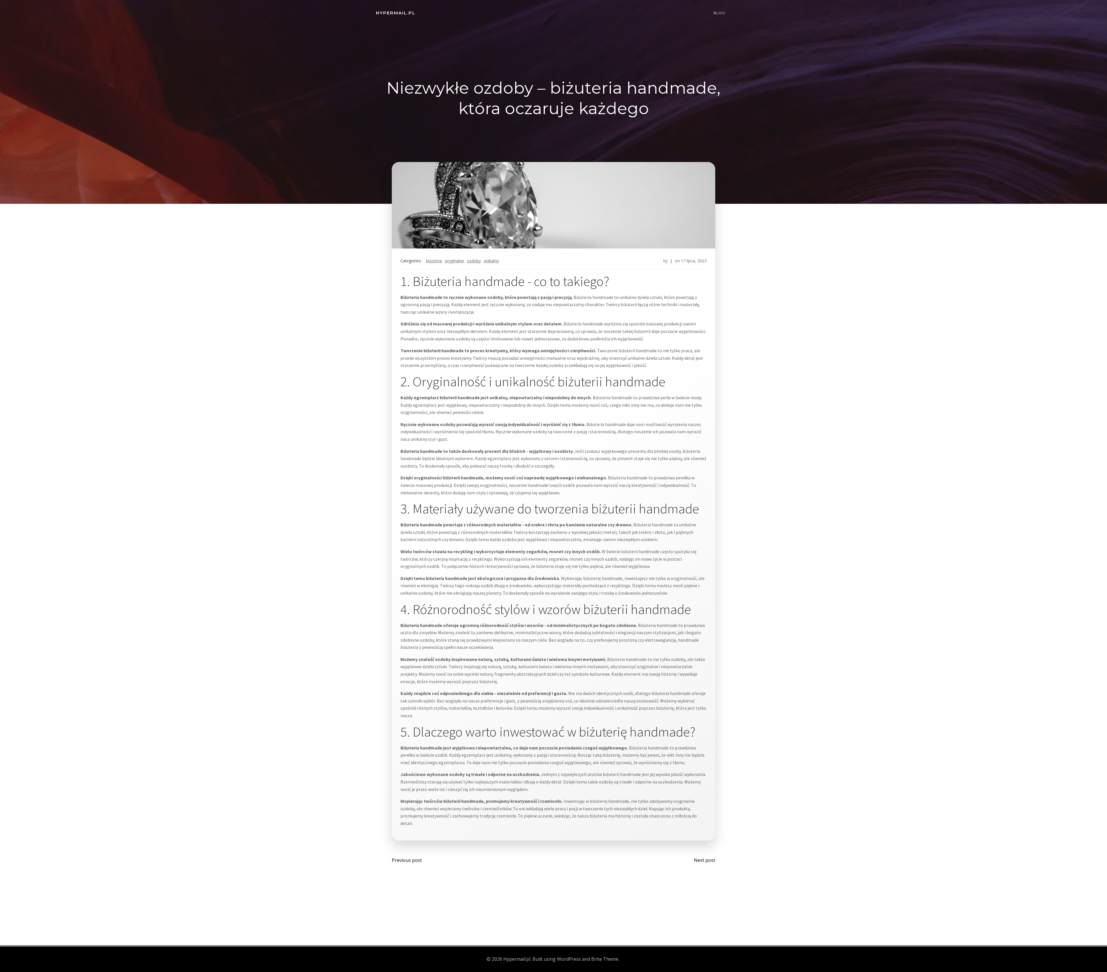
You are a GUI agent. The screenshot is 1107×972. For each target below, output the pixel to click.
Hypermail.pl (395, 13)
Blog (719, 13)
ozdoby (474, 260)
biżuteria (434, 260)
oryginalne (454, 260)
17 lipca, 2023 (694, 260)
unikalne (491, 260)
